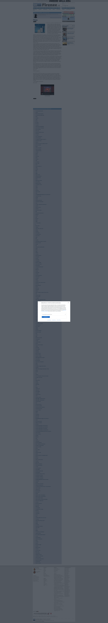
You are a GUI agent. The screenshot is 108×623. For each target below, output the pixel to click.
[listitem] (54, 314)
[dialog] (54, 311)
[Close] (68, 303)
